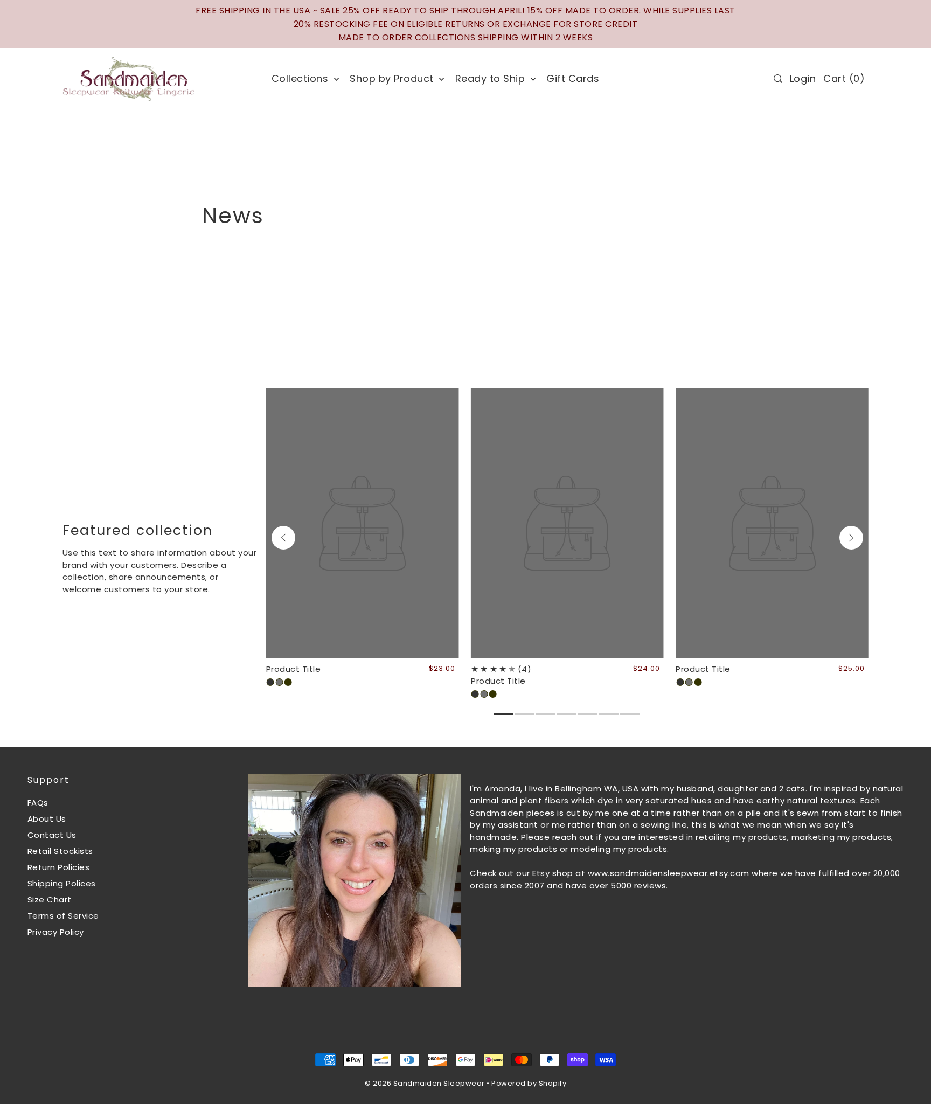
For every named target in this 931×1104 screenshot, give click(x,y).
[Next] (851, 538)
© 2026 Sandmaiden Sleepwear (425, 1083)
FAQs (37, 802)
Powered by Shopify (528, 1083)
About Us (46, 818)
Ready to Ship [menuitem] (491, 78)
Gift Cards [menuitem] (572, 78)
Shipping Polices (61, 883)
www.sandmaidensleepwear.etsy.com (668, 873)
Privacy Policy (55, 932)
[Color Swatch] (270, 682)
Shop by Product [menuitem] (393, 78)
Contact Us (52, 835)
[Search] (778, 78)
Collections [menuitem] (301, 78)
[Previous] (283, 538)
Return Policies (58, 867)
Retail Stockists (60, 851)
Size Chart (49, 899)
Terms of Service (63, 915)
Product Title (293, 669)
